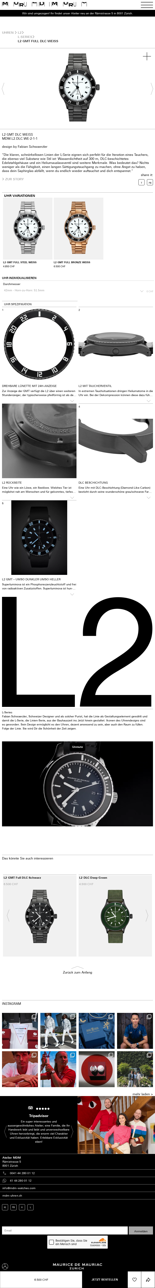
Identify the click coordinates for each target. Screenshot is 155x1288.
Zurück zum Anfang (77, 972)
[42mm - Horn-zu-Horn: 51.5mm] (73, 291)
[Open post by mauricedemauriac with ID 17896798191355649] (58, 1069)
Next (150, 88)
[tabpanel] (77, 88)
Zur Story (14, 179)
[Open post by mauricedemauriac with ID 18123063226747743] (135, 1031)
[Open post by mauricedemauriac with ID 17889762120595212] (97, 1069)
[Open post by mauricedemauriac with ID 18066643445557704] (58, 1031)
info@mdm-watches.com (19, 1188)
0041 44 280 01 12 (22, 1173)
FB (13, 1207)
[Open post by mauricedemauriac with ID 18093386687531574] (20, 1031)
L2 (20, 32)
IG (5, 1207)
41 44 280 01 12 (20, 1180)
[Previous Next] (77, 88)
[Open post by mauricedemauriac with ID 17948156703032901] (97, 1031)
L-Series (25, 37)
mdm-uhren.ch (12, 1195)
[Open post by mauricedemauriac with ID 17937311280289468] (135, 1069)
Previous (5, 88)
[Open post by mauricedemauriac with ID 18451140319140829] (20, 1069)
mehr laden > (143, 1094)
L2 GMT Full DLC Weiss (38, 41)
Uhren (8, 32)
